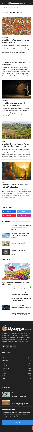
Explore (4, 373)
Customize (17, 428)
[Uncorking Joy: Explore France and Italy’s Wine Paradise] (16, 171)
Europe (5, 365)
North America (6, 371)
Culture (4, 358)
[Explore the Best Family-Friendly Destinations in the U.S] (6, 243)
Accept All (17, 422)
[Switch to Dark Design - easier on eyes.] (30, 3)
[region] (16, 419)
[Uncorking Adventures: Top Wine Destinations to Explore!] (16, 89)
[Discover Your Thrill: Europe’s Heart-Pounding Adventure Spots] (6, 307)
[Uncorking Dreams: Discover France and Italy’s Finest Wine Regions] (16, 130)
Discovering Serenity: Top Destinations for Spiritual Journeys (18, 252)
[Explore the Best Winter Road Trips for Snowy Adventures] (6, 235)
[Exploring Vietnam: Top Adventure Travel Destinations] (6, 300)
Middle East (6, 368)
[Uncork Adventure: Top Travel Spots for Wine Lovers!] (16, 271)
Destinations (5, 360)
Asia (4, 363)
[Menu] (3, 3)
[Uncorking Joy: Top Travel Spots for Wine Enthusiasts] (16, 26)
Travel (3, 378)
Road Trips (4, 376)
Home (10, 7)
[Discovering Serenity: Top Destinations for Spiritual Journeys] (6, 252)
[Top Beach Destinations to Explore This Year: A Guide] (6, 394)
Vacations (4, 381)
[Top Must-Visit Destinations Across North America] (6, 403)
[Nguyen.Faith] (16, 2)
